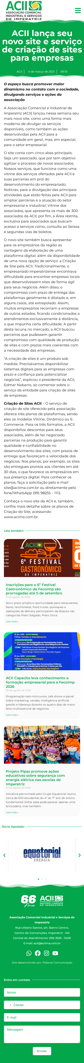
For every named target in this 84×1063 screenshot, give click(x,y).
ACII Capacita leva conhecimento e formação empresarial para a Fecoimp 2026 (40, 682)
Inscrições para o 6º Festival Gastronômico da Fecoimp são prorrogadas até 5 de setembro (34, 589)
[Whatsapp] (28, 953)
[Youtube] (55, 953)
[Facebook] (37, 953)
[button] (77, 10)
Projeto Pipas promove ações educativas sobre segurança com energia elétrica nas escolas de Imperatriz (35, 777)
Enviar (42, 1051)
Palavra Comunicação (57, 962)
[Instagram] (46, 953)
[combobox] (8, 1005)
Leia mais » (12, 621)
